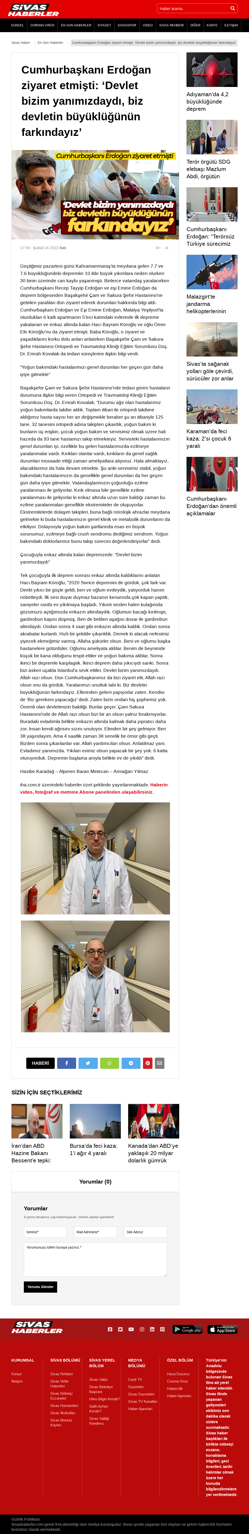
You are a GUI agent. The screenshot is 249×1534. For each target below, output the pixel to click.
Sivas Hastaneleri (64, 1405)
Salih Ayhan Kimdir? (98, 1409)
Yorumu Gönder (40, 1287)
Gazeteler (136, 1386)
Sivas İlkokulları (62, 1413)
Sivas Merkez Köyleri (61, 1423)
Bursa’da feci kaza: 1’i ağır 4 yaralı (93, 1149)
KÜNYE (212, 25)
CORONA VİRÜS (42, 25)
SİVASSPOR (127, 25)
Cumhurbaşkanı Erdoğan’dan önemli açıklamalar (212, 506)
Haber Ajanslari (140, 1408)
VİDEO (148, 25)
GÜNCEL (17, 25)
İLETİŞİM (231, 25)
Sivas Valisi (98, 1379)
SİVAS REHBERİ (171, 25)
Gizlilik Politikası (25, 1519)
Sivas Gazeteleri (141, 1394)
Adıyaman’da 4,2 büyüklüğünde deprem (208, 102)
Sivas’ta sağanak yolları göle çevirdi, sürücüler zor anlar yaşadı (210, 374)
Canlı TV (135, 1379)
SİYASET (104, 25)
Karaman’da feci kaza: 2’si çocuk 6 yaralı (209, 439)
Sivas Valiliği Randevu (99, 1421)
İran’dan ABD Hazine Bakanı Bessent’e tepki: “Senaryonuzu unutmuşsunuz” (31, 1160)
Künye (16, 1374)
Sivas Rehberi (61, 1374)
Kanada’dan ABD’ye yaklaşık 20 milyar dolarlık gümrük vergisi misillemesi (153, 1156)
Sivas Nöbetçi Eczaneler (61, 1396)
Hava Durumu (178, 1374)
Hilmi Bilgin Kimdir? (104, 1399)
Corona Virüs (177, 1381)
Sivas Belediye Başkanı (101, 1389)
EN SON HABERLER (76, 25)
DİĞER (195, 25)
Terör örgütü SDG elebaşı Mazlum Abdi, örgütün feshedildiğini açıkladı (209, 176)
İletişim (17, 1381)
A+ (158, 247)
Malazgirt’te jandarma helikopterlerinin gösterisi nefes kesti (211, 307)
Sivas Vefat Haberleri (59, 1384)
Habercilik (175, 1388)
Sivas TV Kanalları (143, 1401)
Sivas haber (217, 1433)
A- (167, 247)
